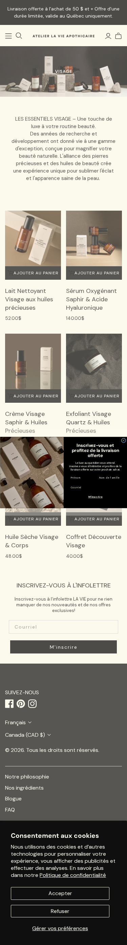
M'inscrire (95, 497)
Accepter (60, 893)
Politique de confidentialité (73, 875)
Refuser (60, 911)
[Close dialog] (124, 440)
